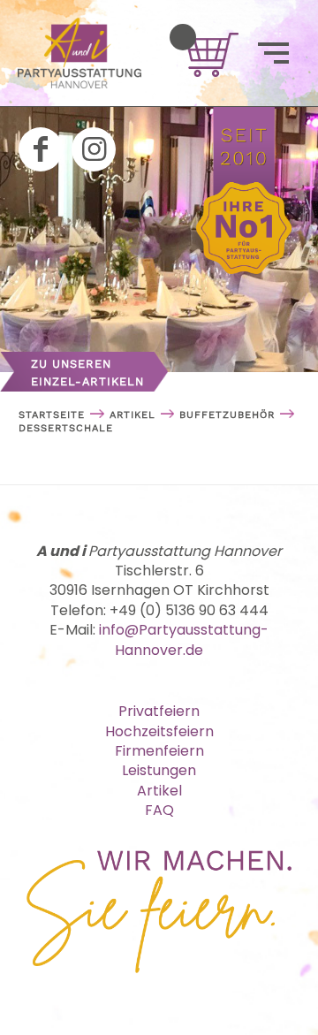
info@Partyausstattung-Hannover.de (184, 639)
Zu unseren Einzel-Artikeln (87, 372)
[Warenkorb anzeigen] (183, 37)
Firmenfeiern (159, 751)
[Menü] (273, 53)
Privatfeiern (159, 711)
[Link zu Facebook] (41, 149)
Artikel (159, 790)
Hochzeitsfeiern (159, 731)
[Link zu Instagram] (94, 149)
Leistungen (159, 770)
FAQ (159, 810)
